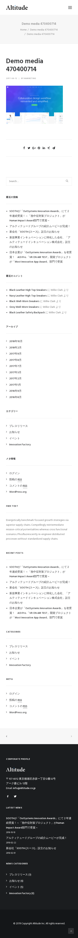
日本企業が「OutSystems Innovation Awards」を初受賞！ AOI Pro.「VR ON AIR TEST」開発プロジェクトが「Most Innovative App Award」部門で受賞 (40, 257)
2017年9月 (15, 354)
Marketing (30, 78)
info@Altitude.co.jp (24, 788)
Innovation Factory (20, 444)
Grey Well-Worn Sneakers (24, 307)
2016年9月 (15, 391)
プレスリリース (18, 426)
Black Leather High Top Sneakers (28, 290)
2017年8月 (15, 360)
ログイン (14, 473)
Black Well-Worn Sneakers (24, 301)
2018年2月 (15, 348)
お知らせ (14, 432)
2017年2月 (15, 378)
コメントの (18, 486)
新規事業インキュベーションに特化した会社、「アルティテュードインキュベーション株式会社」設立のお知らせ (39, 242)
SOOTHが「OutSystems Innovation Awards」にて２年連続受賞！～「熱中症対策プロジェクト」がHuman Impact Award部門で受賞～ (39, 216)
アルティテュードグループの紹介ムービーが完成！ (39, 226)
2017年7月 (15, 366)
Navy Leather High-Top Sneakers (28, 296)
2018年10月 (16, 341)
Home (23, 30)
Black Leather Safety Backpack (27, 312)
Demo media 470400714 (44, 30)
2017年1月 (15, 385)
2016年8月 (15, 397)
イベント (14, 438)
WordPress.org (18, 492)
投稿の (15, 479)
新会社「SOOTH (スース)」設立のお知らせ (34, 232)
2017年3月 (15, 372)
